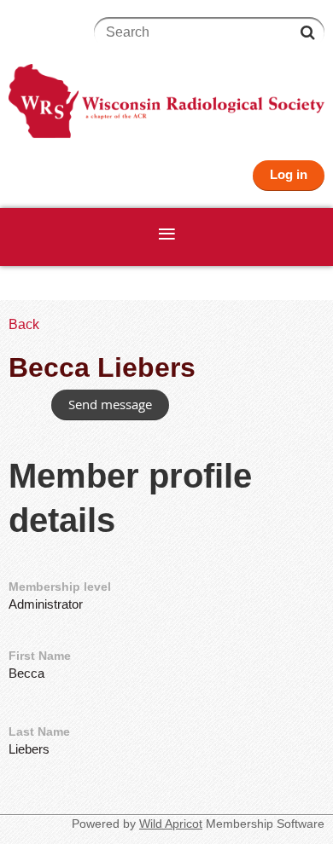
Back (24, 324)
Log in (288, 174)
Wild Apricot (170, 823)
